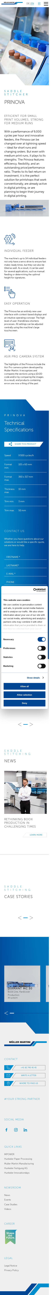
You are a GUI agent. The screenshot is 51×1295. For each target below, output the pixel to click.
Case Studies (10, 1204)
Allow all (24, 686)
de (27, 3)
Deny (24, 703)
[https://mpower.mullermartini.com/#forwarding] (39, 3)
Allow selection (24, 694)
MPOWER (9, 1154)
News (7, 1195)
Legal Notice (10, 1265)
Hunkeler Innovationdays (16, 1173)
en (32, 3)
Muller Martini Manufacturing (19, 1163)
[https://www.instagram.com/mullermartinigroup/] (15, 1131)
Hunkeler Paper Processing (18, 1159)
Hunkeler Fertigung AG (15, 1168)
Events (7, 1200)
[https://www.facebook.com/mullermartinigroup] (5, 1131)
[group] (22, 984)
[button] (20, 724)
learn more (36, 835)
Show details (33, 677)
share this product (25, 444)
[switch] (42, 648)
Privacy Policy (11, 1270)
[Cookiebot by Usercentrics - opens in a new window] (34, 590)
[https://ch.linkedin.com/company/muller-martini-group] (24, 1131)
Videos (7, 1209)
